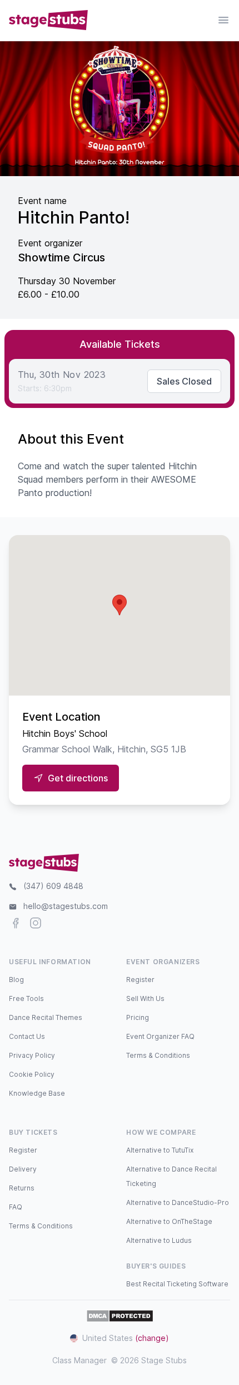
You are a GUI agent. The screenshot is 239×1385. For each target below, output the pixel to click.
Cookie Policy (31, 1074)
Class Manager (79, 1360)
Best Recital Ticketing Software (177, 1284)
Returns (21, 1188)
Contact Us (27, 1036)
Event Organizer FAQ (160, 1036)
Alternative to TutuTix (159, 1150)
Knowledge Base (37, 1093)
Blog (16, 979)
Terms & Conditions (158, 1055)
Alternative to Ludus (159, 1240)
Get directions (78, 778)
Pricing (137, 1017)
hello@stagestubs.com (65, 906)
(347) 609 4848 (53, 886)
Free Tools (26, 998)
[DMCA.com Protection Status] (119, 1316)
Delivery (23, 1169)
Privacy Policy (32, 1055)
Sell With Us (145, 998)
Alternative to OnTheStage (169, 1221)
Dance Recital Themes (45, 1017)
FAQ (15, 1207)
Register (140, 979)
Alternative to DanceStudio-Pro (177, 1202)
